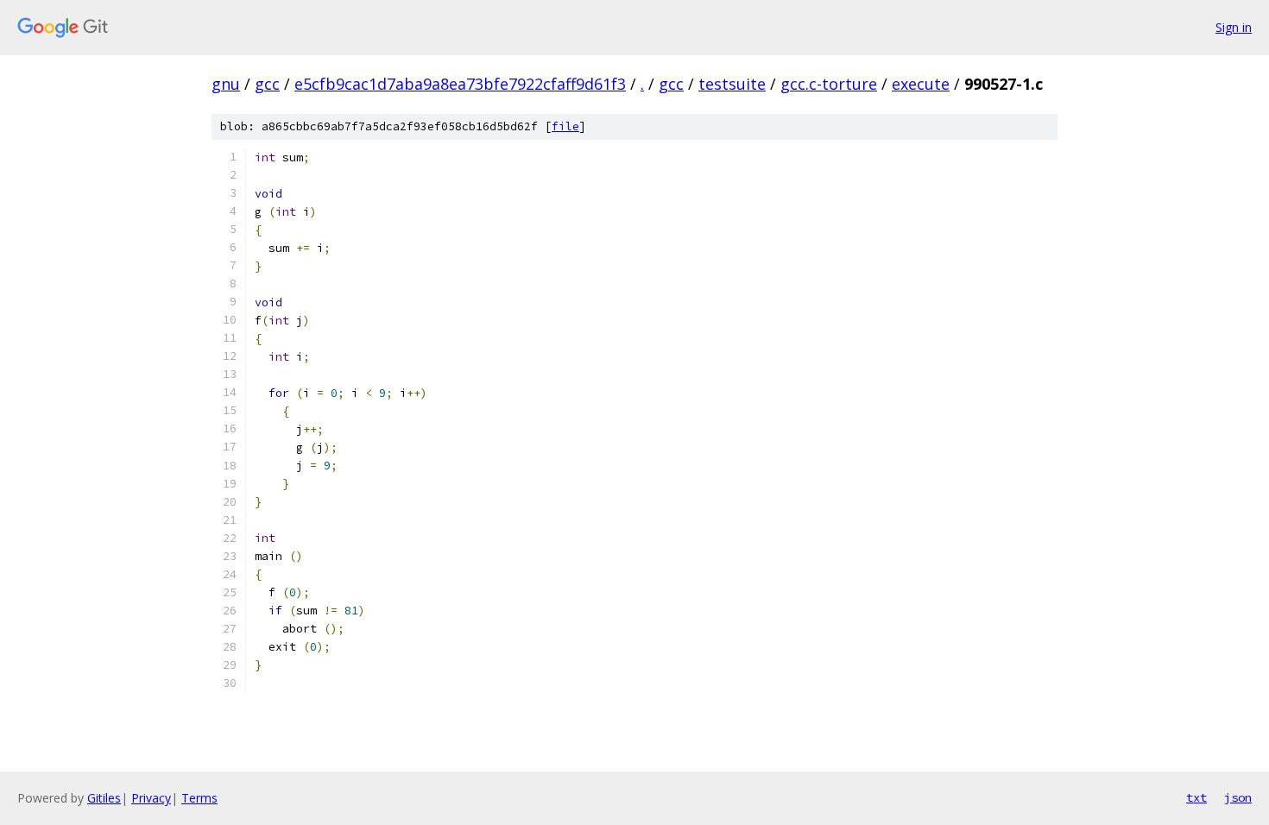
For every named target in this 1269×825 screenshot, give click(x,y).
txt (1196, 797)
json (1238, 797)
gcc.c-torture (828, 83)
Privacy (151, 798)
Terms (199, 798)
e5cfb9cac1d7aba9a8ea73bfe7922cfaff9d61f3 (460, 83)
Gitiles (104, 798)
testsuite (732, 83)
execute (921, 83)
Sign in (1233, 27)
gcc (267, 83)
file (565, 126)
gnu (226, 83)
